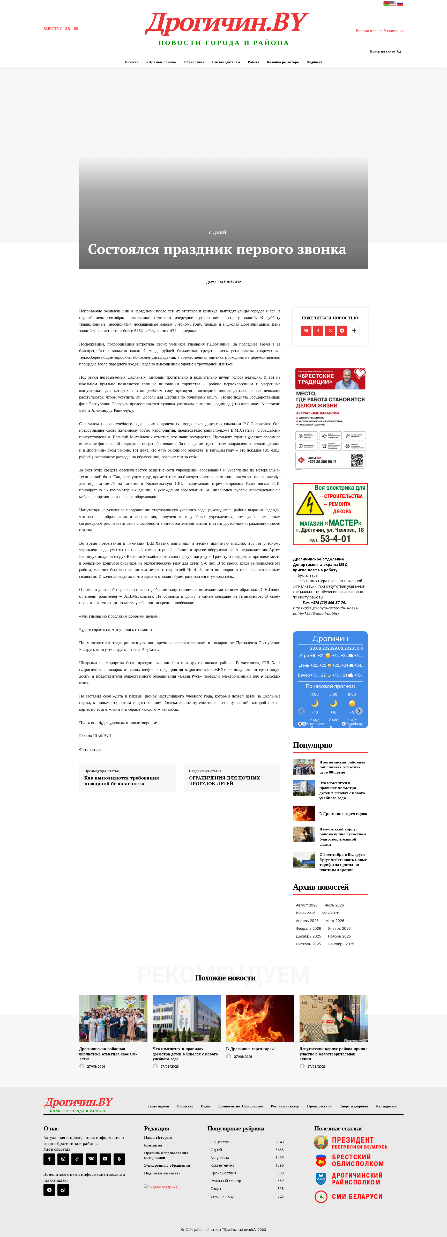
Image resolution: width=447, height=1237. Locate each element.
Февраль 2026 (308, 928)
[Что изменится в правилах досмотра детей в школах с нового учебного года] (304, 788)
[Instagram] (63, 1159)
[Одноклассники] (119, 1159)
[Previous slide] (301, 711)
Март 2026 (334, 920)
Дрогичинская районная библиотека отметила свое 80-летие (342, 767)
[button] (387, 51)
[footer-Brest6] (358, 1160)
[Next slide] (359, 711)
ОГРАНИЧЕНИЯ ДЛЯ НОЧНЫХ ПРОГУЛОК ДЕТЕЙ (224, 780)
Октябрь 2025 (308, 944)
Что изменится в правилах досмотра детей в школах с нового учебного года (342, 790)
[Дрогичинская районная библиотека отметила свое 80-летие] (304, 767)
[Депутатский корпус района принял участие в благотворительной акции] (304, 834)
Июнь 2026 (306, 913)
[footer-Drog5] (358, 1178)
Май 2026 (330, 913)
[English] (393, 3)
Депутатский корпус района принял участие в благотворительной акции (342, 837)
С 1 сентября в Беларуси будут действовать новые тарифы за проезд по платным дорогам (343, 862)
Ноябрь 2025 (339, 936)
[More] (354, 331)
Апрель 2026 (307, 920)
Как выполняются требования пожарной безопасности (121, 780)
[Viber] (63, 1190)
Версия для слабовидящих (380, 30)
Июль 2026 (334, 905)
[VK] (306, 331)
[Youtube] (105, 1159)
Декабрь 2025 (308, 936)
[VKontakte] (91, 1159)
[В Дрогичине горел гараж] (304, 813)
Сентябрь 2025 (341, 944)
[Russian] (400, 3)
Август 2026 (307, 905)
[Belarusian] (386, 3)
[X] (330, 331)
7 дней (217, 232)
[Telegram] (342, 331)
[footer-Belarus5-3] (358, 1142)
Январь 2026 (339, 928)
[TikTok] (77, 1159)
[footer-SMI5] (358, 1196)
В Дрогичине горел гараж (343, 813)
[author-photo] (82, 1066)
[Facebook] (318, 331)
